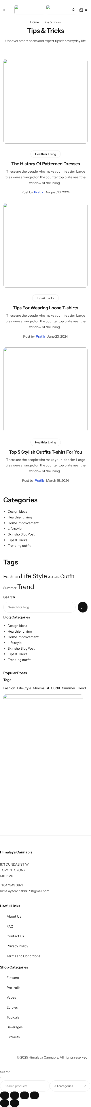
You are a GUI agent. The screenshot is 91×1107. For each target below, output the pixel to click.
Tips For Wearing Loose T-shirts (45, 307)
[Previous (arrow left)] (4, 1103)
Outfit (67, 576)
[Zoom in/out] (4, 1095)
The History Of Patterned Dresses (45, 163)
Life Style (34, 576)
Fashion (11, 576)
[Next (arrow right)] (14, 1103)
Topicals (13, 1017)
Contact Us (15, 936)
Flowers (13, 978)
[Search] (83, 607)
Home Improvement (23, 523)
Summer (10, 588)
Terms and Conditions (23, 956)
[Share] (24, 1095)
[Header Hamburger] (4, 10)
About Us (14, 916)
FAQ (10, 926)
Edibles (12, 1007)
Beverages (15, 1027)
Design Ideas (17, 511)
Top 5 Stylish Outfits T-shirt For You (45, 452)
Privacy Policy (17, 946)
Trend (25, 587)
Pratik (38, 192)
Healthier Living (45, 154)
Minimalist (54, 577)
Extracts (13, 1037)
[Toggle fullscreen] (14, 1095)
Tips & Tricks (45, 298)
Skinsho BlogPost (21, 534)
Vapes (11, 997)
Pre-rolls (13, 988)
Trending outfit (19, 545)
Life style (14, 528)
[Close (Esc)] (34, 1095)
